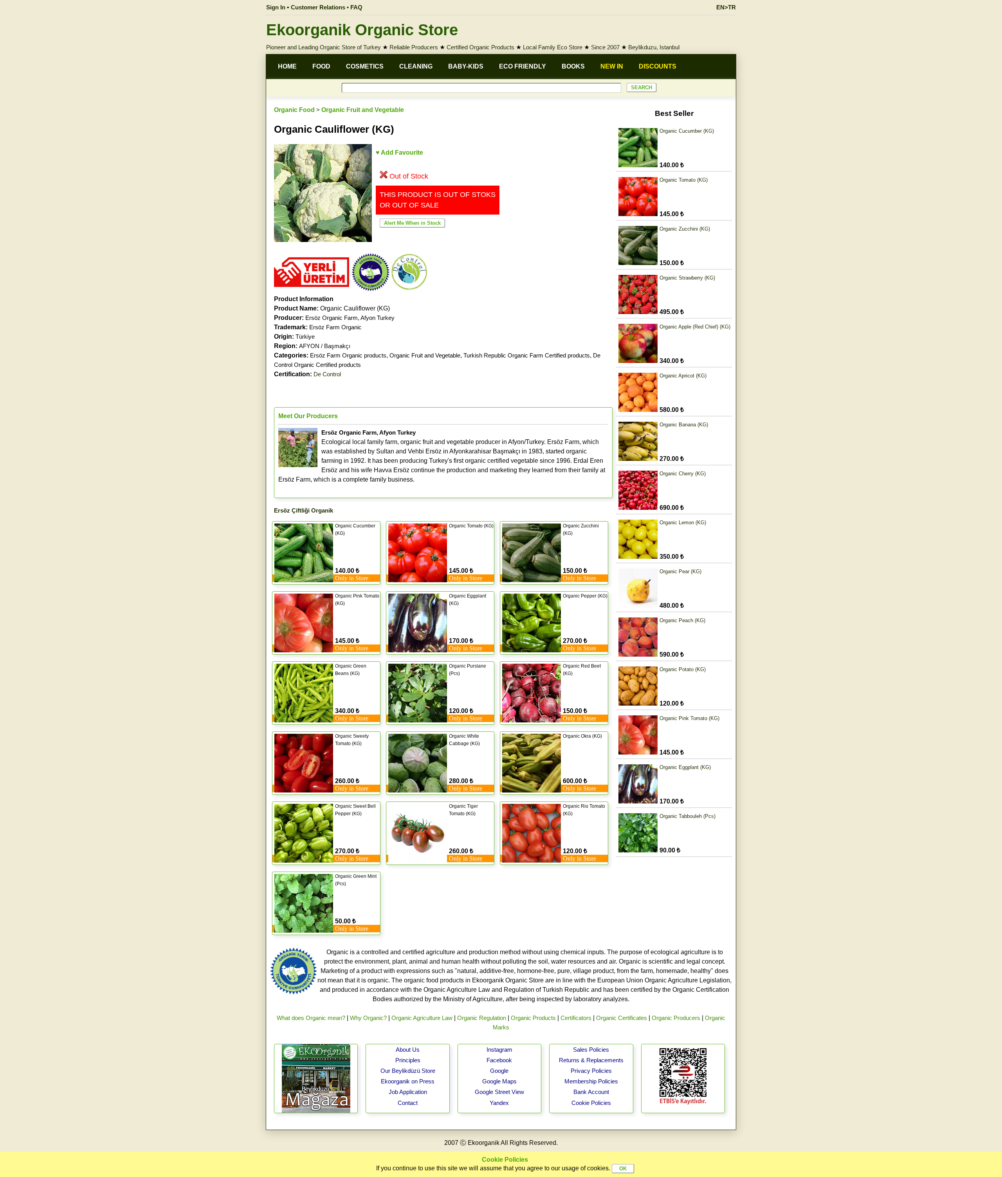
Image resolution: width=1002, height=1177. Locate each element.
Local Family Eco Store (552, 47)
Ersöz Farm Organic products (348, 355)
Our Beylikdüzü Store (407, 1070)
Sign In (275, 7)
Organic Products (533, 1018)
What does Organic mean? (311, 1018)
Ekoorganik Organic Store (362, 29)
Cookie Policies (591, 1102)
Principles (407, 1060)
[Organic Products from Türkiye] (311, 289)
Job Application (408, 1092)
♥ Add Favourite (399, 152)
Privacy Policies (591, 1070)
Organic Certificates (621, 1018)
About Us (408, 1049)
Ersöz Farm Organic (335, 327)
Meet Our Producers (308, 416)
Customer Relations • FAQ (326, 7)
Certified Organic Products (480, 47)
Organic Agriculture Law (421, 1018)
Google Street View (499, 1092)
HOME (287, 66)
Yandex (499, 1102)
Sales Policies (591, 1049)
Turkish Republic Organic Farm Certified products (526, 355)
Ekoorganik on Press (407, 1081)
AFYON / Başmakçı (324, 346)
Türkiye (305, 336)
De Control (327, 374)
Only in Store (351, 578)
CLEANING (416, 66)
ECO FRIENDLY (522, 66)
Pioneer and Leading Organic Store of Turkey (323, 47)
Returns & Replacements (591, 1060)
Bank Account (591, 1092)
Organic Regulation (481, 1018)
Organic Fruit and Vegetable (362, 110)
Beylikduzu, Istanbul (653, 47)
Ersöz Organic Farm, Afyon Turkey (350, 317)
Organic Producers (676, 1018)
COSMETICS (365, 66)
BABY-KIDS (465, 66)
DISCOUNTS (657, 66)
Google (499, 1070)
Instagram (499, 1049)
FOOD (321, 66)
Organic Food (294, 110)
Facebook (499, 1060)
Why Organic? (368, 1018)
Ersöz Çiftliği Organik (303, 510)
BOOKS (573, 66)
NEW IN (611, 66)
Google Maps (499, 1081)
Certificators (575, 1018)
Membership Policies (591, 1081)
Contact (408, 1102)
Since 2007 (605, 47)
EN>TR (726, 7)
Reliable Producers (413, 47)
